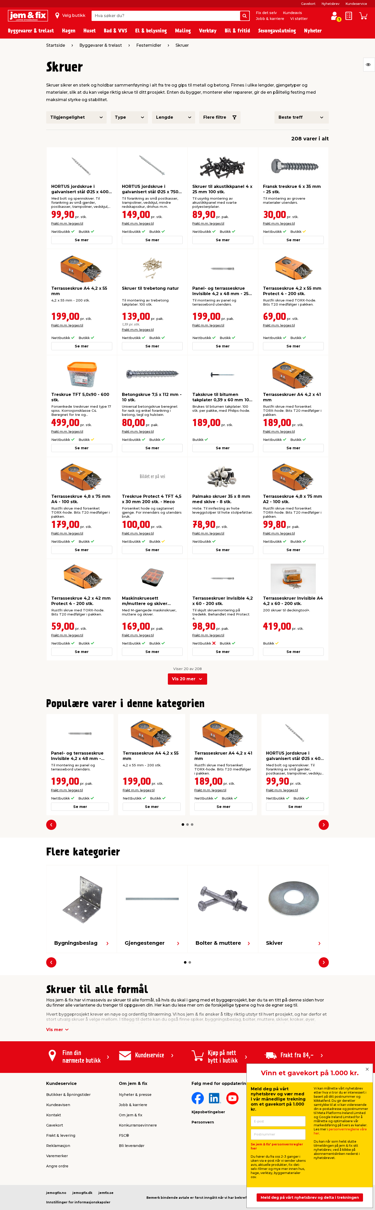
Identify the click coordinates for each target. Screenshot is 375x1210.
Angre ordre (57, 1166)
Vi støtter (299, 18)
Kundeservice (356, 3)
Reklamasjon (58, 1145)
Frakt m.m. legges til (67, 223)
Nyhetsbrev (331, 3)
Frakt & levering (60, 1135)
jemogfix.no (56, 1192)
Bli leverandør (131, 1145)
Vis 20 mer (183, 678)
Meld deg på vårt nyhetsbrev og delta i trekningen (310, 1197)
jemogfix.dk (82, 1192)
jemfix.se (106, 1192)
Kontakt (53, 1115)
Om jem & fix (130, 1115)
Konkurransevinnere (138, 1125)
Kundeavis (292, 12)
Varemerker (57, 1156)
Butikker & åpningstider (68, 1094)
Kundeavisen (58, 1105)
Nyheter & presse (135, 1094)
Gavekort (308, 3)
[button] (183, 824)
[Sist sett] (369, 64)
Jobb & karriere (270, 18)
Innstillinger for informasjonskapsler (78, 1202)
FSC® (124, 1135)
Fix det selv (266, 12)
